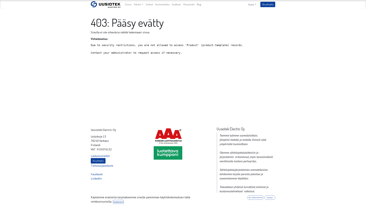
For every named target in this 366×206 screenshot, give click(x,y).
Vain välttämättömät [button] (255, 197)
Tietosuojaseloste (102, 166)
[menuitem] (128, 4)
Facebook (97, 174)
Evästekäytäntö (118, 202)
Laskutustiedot (100, 156)
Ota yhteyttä (267, 4)
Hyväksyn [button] (270, 197)
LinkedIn (96, 178)
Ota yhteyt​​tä (98, 160)
